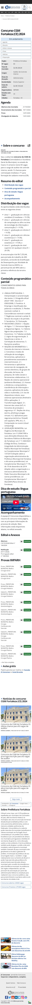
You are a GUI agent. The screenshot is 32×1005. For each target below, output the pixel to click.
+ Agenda (4, 42)
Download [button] (27, 566)
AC (6, 12)
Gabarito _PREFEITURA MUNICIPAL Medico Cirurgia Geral (8, 576)
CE (22, 12)
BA (19, 12)
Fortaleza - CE (17, 98)
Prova (4, 51)
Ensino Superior (18, 82)
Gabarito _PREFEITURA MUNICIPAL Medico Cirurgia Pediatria (8, 594)
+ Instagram (11, 805)
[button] (21, 541)
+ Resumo (5, 45)
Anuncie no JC (10, 987)
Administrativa (18, 78)
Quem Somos (10, 983)
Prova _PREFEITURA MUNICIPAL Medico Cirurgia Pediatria (7, 586)
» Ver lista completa (7, 662)
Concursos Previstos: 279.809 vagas (14, 887)
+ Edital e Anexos (7, 48)
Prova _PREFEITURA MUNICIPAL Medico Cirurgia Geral (7, 568)
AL (9, 12)
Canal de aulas (17, 672)
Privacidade (22, 987)
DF (26, 12)
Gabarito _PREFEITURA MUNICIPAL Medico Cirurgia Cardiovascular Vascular (8, 636)
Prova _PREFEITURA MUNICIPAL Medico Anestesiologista (7, 604)
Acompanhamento (12, 198)
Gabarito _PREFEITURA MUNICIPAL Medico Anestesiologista (8, 612)
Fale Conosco (21, 983)
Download (27, 541)
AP (12, 12)
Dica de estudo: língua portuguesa (13, 193)
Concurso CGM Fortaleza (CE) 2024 (10, 19)
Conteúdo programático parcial (17, 188)
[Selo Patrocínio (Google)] (24, 7)
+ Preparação (6, 57)
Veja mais (16, 799)
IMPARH (16, 90)
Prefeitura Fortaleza (20, 61)
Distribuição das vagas (13, 185)
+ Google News (23, 803)
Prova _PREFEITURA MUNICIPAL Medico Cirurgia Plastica (7, 648)
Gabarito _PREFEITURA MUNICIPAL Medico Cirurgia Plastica (8, 656)
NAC (2, 12)
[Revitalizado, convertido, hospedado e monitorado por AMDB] (29, 1002)
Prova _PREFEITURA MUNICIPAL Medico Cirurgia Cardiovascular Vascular (7, 624)
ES (29, 12)
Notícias (5, 54)
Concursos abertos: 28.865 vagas (13, 883)
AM (16, 12)
